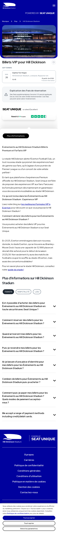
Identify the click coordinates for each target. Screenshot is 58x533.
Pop (15, 21)
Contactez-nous (29, 492)
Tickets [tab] (8, 292)
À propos (29, 454)
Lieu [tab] (37, 292)
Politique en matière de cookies (29, 481)
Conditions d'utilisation (29, 476)
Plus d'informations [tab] (16, 136)
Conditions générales (29, 470)
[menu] (54, 5)
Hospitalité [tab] (23, 292)
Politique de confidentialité (18, 513)
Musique (5, 21)
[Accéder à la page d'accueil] (28, 6)
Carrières (29, 460)
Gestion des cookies (29, 487)
